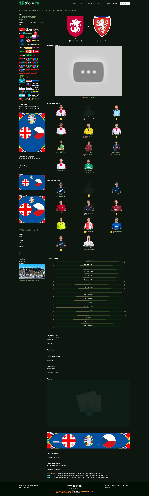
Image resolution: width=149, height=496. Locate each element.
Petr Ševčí (117, 232)
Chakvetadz (89, 172)
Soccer (31, 10)
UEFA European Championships (44, 10)
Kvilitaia (89, 137)
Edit (82, 3)
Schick (101, 41)
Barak (90, 232)
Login (108, 3)
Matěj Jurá (88, 250)
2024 (57, 10)
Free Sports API (24, 488)
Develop (90, 3)
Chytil (89, 214)
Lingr (62, 196)
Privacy (119, 485)
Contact (107, 488)
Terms (113, 485)
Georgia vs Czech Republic (69, 10)
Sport (25, 10)
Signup (115, 3)
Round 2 (21, 242)
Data (74, 3)
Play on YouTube (89, 97)
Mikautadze (75, 41)
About (107, 485)
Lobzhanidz (116, 155)
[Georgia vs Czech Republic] (88, 71)
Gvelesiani (89, 119)
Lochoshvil (88, 155)
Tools (99, 3)
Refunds (125, 485)
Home (21, 10)
